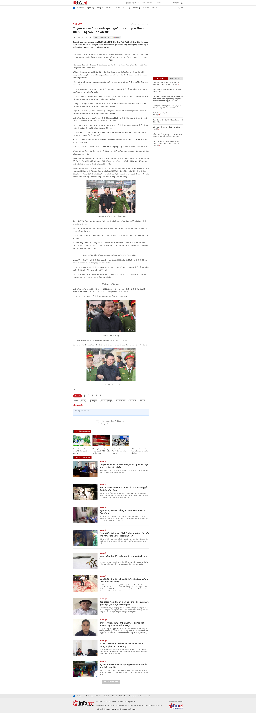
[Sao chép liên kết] (86, 37)
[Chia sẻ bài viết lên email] (82, 37)
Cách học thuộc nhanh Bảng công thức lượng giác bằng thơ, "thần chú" (166, 83)
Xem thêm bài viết (111, 682)
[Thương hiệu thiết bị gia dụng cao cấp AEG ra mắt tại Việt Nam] (101, 440)
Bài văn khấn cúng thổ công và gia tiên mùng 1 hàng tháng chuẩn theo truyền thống (166, 143)
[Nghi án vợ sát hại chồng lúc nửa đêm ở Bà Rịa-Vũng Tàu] (85, 515)
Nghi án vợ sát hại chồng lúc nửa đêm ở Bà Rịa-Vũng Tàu (123, 511)
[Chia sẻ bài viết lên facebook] (74, 37)
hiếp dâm (133, 401)
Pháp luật (77, 24)
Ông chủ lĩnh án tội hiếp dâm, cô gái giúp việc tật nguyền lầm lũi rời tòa (124, 466)
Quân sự (146, 8)
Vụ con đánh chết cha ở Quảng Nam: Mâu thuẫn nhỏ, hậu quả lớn (123, 665)
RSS (181, 8)
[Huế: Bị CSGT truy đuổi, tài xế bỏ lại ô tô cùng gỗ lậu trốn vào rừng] (85, 492)
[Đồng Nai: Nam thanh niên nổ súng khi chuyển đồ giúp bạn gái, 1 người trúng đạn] (85, 606)
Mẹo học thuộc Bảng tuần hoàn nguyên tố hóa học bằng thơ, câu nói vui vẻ (167, 107)
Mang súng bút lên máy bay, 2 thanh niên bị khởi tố (124, 557)
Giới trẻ (117, 8)
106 (159, 129)
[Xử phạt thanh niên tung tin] (85, 648)
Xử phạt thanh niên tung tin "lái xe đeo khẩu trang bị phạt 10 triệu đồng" (122, 645)
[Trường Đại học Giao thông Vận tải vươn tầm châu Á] (81, 440)
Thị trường (90, 8)
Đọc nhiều (160, 78)
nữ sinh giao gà (106, 401)
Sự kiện (154, 8)
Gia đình (109, 8)
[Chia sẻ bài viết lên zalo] (78, 37)
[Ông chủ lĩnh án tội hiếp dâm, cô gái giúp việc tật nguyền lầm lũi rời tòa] (85, 469)
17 (178, 84)
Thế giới (100, 8)
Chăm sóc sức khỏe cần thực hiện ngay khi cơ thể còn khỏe (139, 451)
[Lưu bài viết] (90, 37)
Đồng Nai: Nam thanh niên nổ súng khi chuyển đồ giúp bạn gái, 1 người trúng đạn (124, 603)
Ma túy (83, 401)
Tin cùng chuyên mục (83, 457)
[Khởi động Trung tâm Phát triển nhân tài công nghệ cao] (121, 440)
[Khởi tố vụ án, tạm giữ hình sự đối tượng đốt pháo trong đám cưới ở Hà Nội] (85, 627)
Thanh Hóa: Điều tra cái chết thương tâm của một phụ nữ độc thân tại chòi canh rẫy (124, 534)
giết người (93, 401)
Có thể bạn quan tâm (83, 431)
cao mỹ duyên (120, 401)
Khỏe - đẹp (126, 8)
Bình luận (77, 396)
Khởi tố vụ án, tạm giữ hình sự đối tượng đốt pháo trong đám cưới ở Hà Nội (122, 624)
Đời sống (80, 8)
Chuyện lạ (136, 8)
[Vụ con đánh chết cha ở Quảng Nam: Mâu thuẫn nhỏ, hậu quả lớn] (85, 669)
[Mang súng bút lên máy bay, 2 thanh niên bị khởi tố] (85, 561)
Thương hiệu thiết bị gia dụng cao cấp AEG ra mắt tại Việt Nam (101, 451)
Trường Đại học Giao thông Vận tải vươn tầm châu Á (81, 451)
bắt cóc (142, 401)
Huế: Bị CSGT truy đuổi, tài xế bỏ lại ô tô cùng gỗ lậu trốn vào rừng (123, 488)
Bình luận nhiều (175, 78)
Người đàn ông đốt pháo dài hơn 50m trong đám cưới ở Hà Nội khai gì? (124, 580)
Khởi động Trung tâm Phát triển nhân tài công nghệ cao (120, 451)
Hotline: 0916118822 (147, 2)
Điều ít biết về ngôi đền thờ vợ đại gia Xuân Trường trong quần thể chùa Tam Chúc (167, 135)
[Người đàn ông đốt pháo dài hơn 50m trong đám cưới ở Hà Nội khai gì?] (85, 583)
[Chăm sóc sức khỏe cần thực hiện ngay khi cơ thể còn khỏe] (140, 440)
